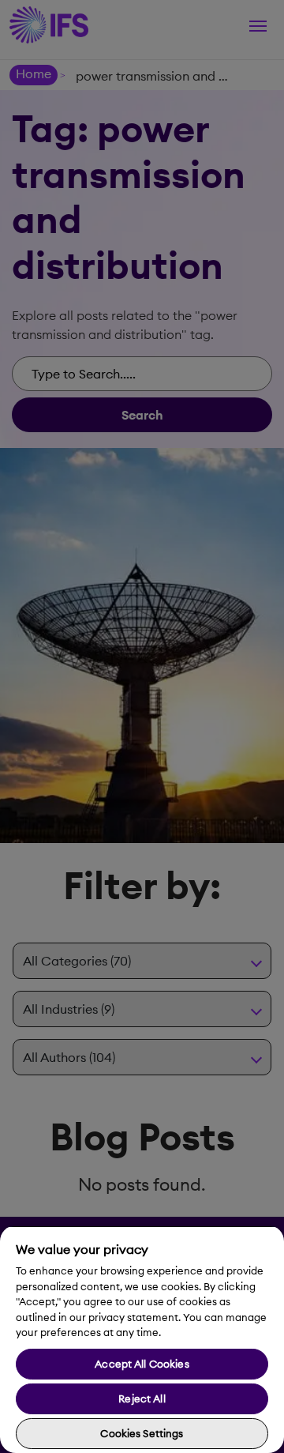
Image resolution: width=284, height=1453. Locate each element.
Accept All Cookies (142, 1363)
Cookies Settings (141, 1433)
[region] (142, 1339)
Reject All (141, 1398)
